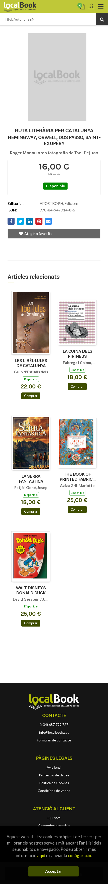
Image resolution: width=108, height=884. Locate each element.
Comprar (30, 396)
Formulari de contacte (54, 740)
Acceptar (53, 871)
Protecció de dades (54, 775)
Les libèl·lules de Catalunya (31, 363)
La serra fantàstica (31, 479)
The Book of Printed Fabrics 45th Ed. (77, 477)
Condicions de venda (54, 790)
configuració (79, 855)
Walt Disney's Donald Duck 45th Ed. (31, 591)
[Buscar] (102, 19)
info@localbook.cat (54, 732)
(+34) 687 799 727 (54, 724)
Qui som (54, 818)
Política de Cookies (54, 783)
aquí (41, 855)
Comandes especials (54, 825)
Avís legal (54, 767)
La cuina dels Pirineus (77, 354)
